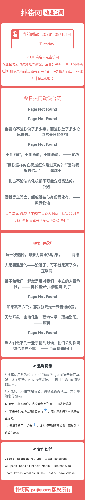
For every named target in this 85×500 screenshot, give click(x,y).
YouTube (36, 458)
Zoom (8, 473)
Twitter (47, 458)
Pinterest (58, 466)
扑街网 (31, 13)
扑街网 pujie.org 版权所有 (43, 490)
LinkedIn (34, 466)
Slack (68, 466)
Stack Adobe (66, 473)
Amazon (29, 473)
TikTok (40, 473)
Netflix (46, 466)
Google (9, 458)
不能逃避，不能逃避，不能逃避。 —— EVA (42, 154)
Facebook (22, 458)
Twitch (18, 473)
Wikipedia (11, 466)
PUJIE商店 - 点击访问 (42, 57)
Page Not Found (42, 109)
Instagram (60, 458)
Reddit (23, 466)
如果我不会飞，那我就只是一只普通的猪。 (42, 306)
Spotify (51, 473)
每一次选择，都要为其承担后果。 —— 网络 (42, 254)
